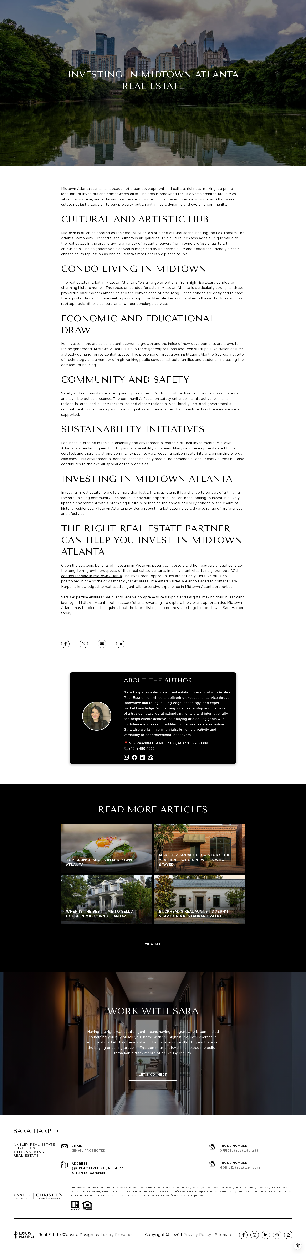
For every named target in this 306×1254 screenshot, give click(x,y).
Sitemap (223, 1234)
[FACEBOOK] (243, 1235)
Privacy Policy (197, 1234)
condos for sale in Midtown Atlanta (91, 576)
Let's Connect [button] (153, 1074)
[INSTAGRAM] (254, 1235)
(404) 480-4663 (142, 748)
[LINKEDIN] (266, 1235)
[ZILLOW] (288, 1235)
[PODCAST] (277, 1235)
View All (153, 944)
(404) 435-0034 (248, 1167)
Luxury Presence (117, 1234)
